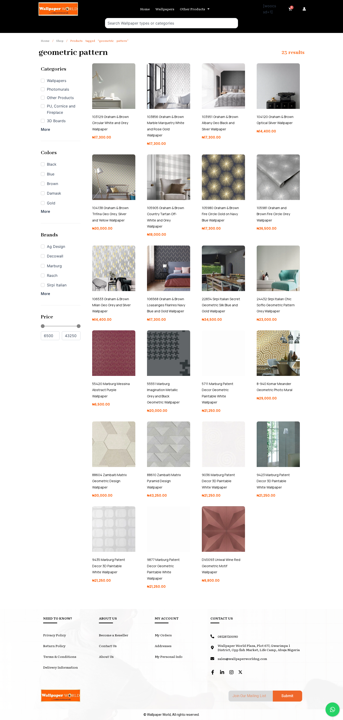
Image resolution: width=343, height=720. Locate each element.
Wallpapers (164, 9)
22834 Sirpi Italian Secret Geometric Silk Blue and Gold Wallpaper (221, 305)
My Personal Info (168, 656)
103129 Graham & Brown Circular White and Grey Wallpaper (110, 122)
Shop (59, 41)
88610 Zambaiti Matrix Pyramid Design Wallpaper (164, 481)
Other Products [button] (192, 9)
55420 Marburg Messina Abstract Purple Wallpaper (111, 389)
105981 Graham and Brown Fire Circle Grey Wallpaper (273, 214)
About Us (106, 656)
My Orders (163, 635)
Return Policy (54, 645)
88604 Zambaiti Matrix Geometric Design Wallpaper (109, 481)
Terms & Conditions (59, 656)
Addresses (163, 645)
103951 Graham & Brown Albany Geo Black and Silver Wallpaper (220, 122)
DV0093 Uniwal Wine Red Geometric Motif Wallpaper (221, 565)
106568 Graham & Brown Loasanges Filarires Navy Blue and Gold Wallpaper (166, 305)
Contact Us (108, 645)
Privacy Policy (54, 635)
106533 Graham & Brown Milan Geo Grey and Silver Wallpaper (111, 305)
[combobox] (171, 23)
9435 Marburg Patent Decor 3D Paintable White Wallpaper (108, 565)
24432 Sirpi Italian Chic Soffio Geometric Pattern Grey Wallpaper (276, 305)
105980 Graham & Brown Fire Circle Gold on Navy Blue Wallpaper (220, 214)
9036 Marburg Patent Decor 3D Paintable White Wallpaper (218, 481)
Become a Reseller (113, 635)
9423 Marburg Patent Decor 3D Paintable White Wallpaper (273, 481)
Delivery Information (60, 667)
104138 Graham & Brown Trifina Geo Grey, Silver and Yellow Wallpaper (110, 214)
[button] (305, 9)
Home (145, 9)
